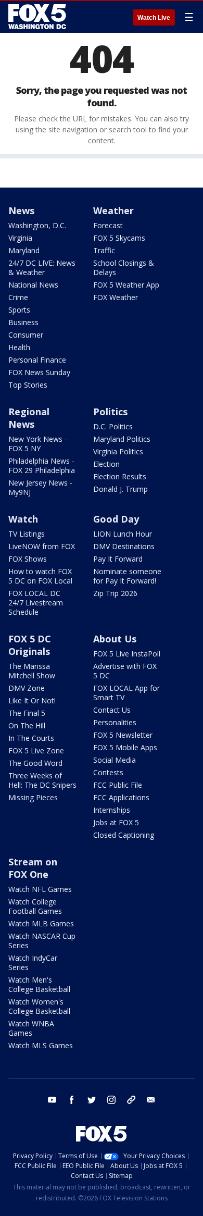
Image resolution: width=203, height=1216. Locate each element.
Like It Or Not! (32, 700)
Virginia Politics (118, 451)
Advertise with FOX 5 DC (125, 670)
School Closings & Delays (123, 267)
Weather (113, 210)
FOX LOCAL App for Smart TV (126, 692)
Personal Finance (37, 360)
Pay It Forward (118, 559)
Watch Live (153, 17)
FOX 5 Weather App (126, 285)
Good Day (116, 519)
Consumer (25, 335)
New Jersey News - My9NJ (40, 487)
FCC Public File (117, 785)
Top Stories (27, 385)
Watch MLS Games (40, 1045)
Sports (19, 310)
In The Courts (31, 738)
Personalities (114, 722)
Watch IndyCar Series (32, 962)
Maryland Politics (121, 439)
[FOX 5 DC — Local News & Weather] (38, 16)
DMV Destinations (124, 546)
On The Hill (26, 725)
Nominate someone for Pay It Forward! (127, 576)
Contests (108, 772)
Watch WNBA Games (31, 1028)
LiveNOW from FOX (41, 546)
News (21, 210)
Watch (23, 519)
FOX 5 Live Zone (36, 750)
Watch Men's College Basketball (39, 984)
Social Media (114, 760)
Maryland (24, 250)
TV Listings (26, 534)
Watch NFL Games (40, 889)
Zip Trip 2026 (115, 593)
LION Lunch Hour (122, 534)
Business (23, 322)
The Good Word (35, 763)
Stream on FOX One (32, 867)
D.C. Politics (113, 426)
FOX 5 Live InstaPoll (126, 654)
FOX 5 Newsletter (123, 735)
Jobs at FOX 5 (116, 822)
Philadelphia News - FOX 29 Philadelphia (41, 465)
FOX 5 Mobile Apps (125, 747)
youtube (52, 1099)
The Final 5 (26, 713)
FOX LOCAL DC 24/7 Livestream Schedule (35, 602)
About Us (114, 638)
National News (33, 285)
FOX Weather (115, 297)
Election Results (119, 476)
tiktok (131, 1099)
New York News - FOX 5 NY (37, 443)
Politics (110, 411)
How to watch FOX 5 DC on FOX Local (40, 576)
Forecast (108, 225)
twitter (91, 1099)
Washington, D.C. (37, 225)
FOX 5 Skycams (119, 238)
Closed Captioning (123, 835)
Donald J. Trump (120, 489)
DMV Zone (26, 688)
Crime (18, 297)
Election (106, 464)
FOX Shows (27, 559)
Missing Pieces (33, 797)
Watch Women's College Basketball (39, 1006)
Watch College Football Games (35, 906)
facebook (72, 1099)
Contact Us (112, 710)
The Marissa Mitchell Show (31, 670)
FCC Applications (121, 797)
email (151, 1099)
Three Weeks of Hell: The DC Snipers (42, 780)
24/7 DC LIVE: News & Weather (41, 267)
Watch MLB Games (41, 923)
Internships (111, 810)
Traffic (104, 250)
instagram (111, 1099)
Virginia (20, 238)
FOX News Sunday (39, 372)
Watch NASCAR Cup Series (41, 940)
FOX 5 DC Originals (29, 644)
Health (19, 347)
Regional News (28, 417)
